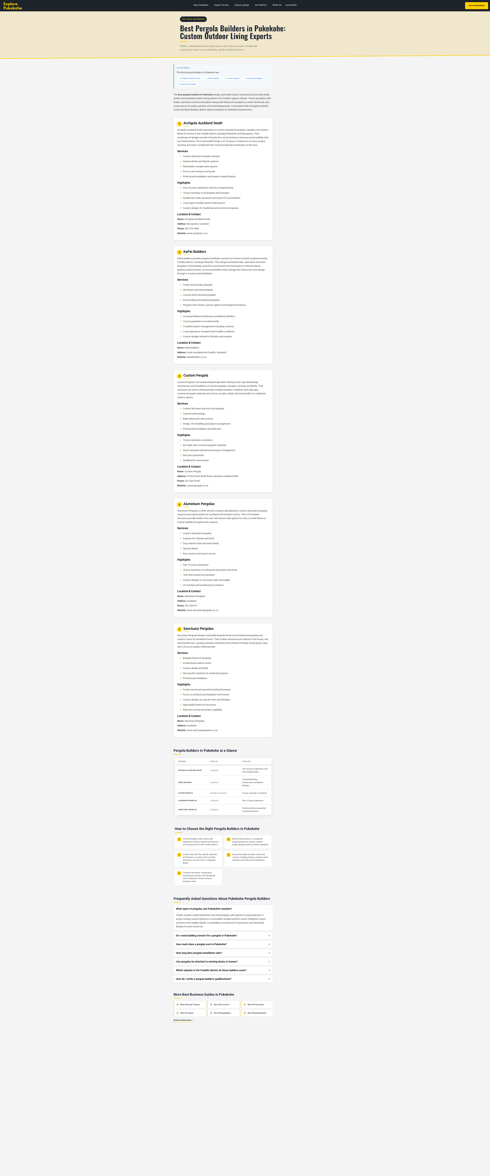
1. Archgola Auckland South (190, 78)
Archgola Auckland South (190, 770)
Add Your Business (477, 6)
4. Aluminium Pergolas (253, 78)
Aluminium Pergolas (187, 800)
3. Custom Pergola (232, 78)
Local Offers (291, 5)
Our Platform (261, 5)
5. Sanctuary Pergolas (187, 84)
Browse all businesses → (184, 1020)
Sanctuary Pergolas (187, 810)
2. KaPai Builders (212, 78)
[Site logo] (17, 5)
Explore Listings (242, 5)
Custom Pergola (185, 793)
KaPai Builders (184, 782)
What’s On (277, 5)
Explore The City (221, 5)
